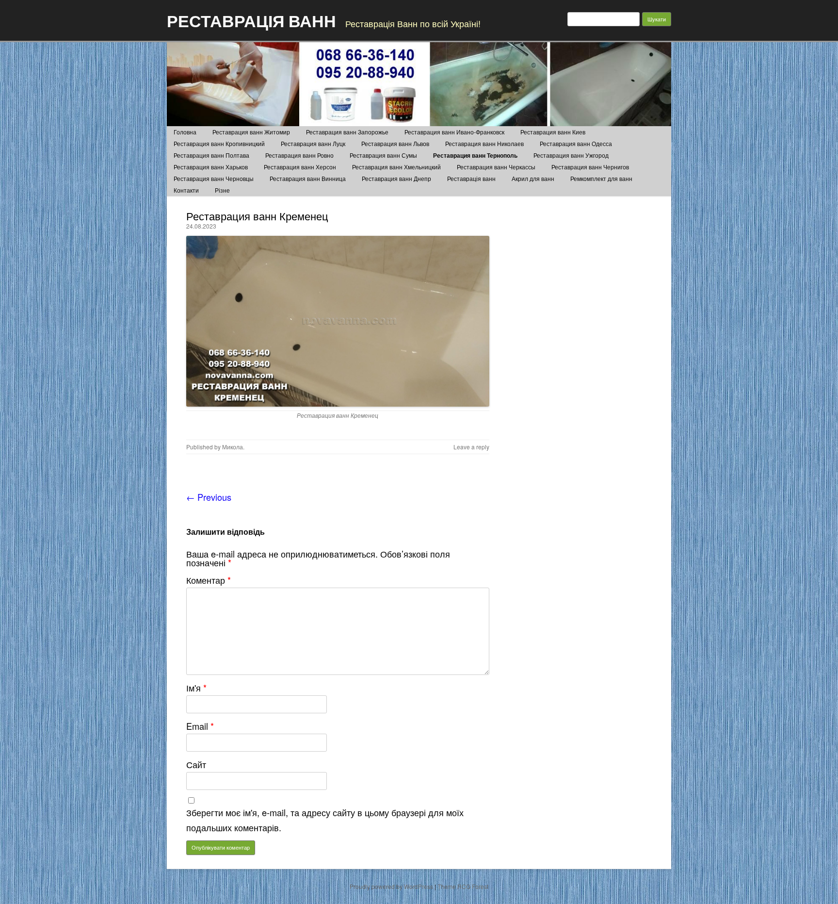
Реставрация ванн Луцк (313, 143)
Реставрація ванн (471, 178)
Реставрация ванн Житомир (251, 132)
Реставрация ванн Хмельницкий (396, 167)
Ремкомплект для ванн (601, 178)
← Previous (208, 497)
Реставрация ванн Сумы (383, 155)
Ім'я (196, 687)
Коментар (208, 580)
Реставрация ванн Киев (552, 132)
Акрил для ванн (533, 178)
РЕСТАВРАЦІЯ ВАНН (251, 20)
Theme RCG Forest (462, 886)
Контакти (186, 190)
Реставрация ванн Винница (308, 178)
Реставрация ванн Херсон (300, 167)
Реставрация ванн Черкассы (496, 167)
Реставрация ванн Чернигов (590, 167)
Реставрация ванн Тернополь (475, 155)
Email (200, 726)
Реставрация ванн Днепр (396, 178)
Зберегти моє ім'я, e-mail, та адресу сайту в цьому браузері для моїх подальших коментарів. (325, 820)
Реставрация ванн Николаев (484, 143)
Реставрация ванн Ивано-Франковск (454, 132)
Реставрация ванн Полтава (211, 155)
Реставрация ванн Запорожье (347, 132)
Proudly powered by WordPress (391, 886)
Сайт (196, 764)
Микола (232, 447)
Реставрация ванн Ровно (299, 155)
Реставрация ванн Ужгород (571, 155)
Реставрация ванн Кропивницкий (219, 143)
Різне (222, 190)
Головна (185, 132)
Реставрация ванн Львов (395, 143)
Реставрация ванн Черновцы (214, 178)
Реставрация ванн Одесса (576, 143)
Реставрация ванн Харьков (211, 167)
